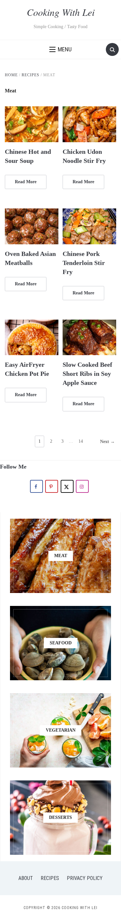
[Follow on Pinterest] (51, 486)
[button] (60, 49)
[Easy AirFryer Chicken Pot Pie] (31, 323)
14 (80, 441)
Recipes (30, 75)
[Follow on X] (67, 486)
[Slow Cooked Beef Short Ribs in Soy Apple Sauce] (89, 323)
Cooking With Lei (61, 11)
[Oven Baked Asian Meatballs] (31, 212)
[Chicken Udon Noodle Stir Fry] (89, 110)
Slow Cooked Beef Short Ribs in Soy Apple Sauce (87, 373)
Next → (107, 441)
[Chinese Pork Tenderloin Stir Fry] (89, 212)
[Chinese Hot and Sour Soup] (31, 110)
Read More (25, 181)
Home (11, 75)
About (25, 878)
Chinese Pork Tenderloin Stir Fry (84, 262)
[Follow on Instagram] (82, 486)
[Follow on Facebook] (36, 486)
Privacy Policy (85, 878)
